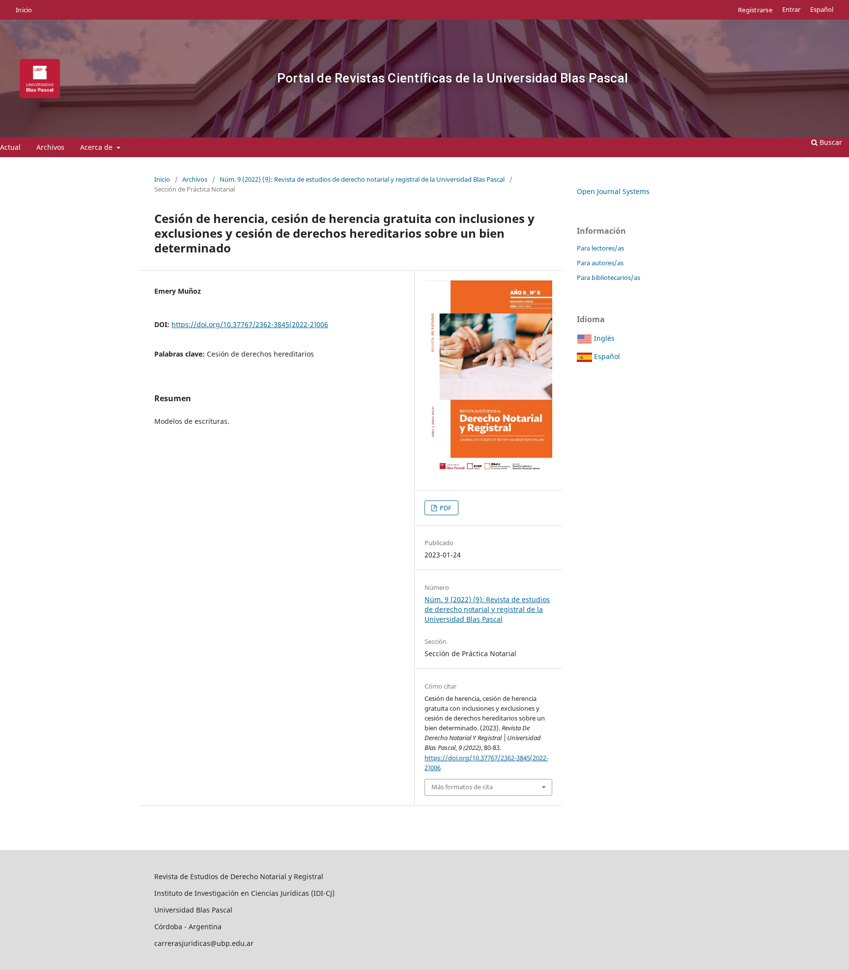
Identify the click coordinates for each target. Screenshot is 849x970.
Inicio (24, 9)
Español (821, 9)
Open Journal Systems (613, 191)
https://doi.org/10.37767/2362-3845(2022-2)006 (249, 324)
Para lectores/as (600, 248)
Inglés (603, 338)
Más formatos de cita (462, 786)
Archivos (50, 147)
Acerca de (97, 147)
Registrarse (755, 9)
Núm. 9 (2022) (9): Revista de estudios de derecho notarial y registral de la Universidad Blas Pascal (362, 179)
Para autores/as (600, 262)
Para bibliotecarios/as (608, 277)
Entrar (791, 9)
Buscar (830, 142)
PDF (445, 507)
